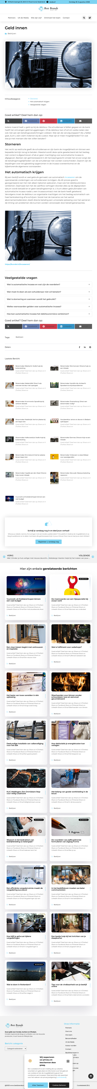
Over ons (68, 1031)
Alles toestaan (38, 1085)
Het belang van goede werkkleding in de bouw (69, 793)
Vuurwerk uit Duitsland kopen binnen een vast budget (24, 600)
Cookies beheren (59, 1085)
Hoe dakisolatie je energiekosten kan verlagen (68, 744)
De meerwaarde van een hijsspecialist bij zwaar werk (69, 600)
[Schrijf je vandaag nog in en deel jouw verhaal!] (48, 523)
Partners (11, 18)
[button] (68, 1061)
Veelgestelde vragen (38, 105)
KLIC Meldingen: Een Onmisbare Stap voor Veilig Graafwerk (23, 793)
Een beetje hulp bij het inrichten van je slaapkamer (68, 937)
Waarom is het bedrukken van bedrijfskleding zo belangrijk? (20, 841)
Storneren (34, 98)
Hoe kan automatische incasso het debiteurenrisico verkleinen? (48, 314)
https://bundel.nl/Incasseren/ (17, 264)
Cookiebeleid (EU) (83, 1085)
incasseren (70, 177)
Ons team (68, 1035)
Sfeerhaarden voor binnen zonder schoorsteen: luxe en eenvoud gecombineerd (66, 697)
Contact (66, 18)
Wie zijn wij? (36, 18)
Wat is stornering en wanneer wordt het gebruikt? (48, 299)
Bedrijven (12, 33)
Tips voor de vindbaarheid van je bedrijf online (69, 985)
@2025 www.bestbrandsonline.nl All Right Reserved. (23, 1085)
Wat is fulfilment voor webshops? (66, 647)
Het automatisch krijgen (39, 101)
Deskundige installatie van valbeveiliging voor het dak (25, 744)
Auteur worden (70, 1045)
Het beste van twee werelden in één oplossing (23, 696)
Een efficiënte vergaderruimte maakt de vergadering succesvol (25, 889)
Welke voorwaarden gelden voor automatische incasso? (48, 306)
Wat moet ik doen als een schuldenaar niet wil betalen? (48, 292)
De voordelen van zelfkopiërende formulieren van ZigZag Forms (66, 841)
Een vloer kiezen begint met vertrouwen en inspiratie (25, 648)
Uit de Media (23, 18)
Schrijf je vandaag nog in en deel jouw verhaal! (48, 530)
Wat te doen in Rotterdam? (19, 984)
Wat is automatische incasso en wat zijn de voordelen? (48, 284)
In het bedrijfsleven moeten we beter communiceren (68, 889)
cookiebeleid (61, 1077)
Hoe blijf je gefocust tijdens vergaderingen (19, 937)
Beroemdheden (71, 1038)
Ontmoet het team (52, 18)
